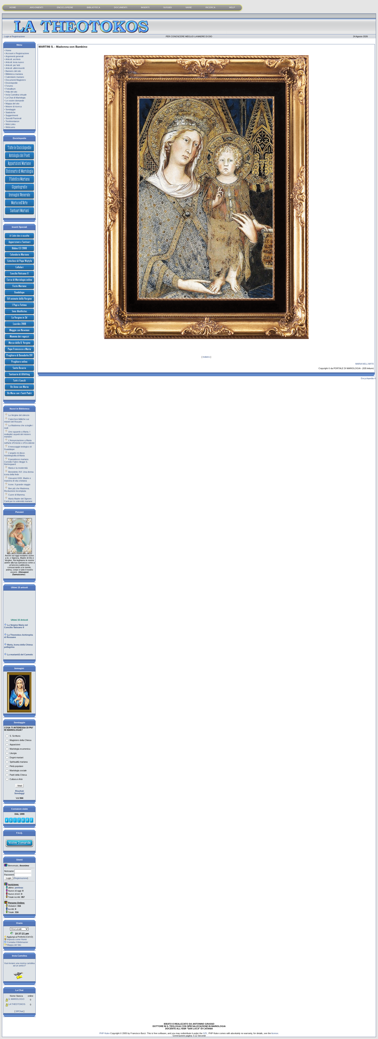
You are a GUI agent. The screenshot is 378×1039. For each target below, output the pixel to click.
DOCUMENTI (120, 7)
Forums (9, 86)
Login (6, 36)
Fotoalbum (11, 89)
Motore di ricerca (14, 106)
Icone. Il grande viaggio (19, 484)
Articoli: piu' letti (13, 65)
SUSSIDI (167, 7)
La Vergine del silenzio (18, 415)
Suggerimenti (12, 115)
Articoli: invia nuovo (15, 62)
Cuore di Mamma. (16, 495)
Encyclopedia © (368, 378)
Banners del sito (13, 71)
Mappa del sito (12, 103)
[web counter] (19, 822)
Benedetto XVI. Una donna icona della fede (18, 473)
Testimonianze (12, 121)
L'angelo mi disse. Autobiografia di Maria (14, 454)
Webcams (10, 127)
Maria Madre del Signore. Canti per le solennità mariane (18, 499)
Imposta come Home (17, 939)
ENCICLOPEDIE (65, 7)
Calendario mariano (15, 77)
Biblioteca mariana (14, 74)
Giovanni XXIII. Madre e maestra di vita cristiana (17, 479)
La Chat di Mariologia (15, 97)
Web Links (11, 124)
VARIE (188, 7)
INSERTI (145, 7)
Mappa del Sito (14, 945)
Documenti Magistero (16, 80)
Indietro (206, 357)
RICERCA (210, 7)
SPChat (19, 1011)
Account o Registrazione (17, 53)
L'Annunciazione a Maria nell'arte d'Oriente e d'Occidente (19, 441)
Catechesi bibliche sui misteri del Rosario (16, 420)
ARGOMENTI (36, 7)
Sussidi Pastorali (13, 118)
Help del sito (11, 92)
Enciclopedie (12, 83)
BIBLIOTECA (93, 7)
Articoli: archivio (13, 59)
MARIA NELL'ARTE (364, 364)
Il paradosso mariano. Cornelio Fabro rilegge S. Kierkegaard (16, 461)
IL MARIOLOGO (16, 999)
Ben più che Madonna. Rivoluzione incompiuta (17, 489)
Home (8, 50)
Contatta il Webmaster (17, 942)
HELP (232, 7)
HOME (12, 7)
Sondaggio (11, 109)
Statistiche (10, 112)
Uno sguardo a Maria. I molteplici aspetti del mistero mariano (17, 434)
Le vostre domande (15, 100)
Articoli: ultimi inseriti (15, 68)
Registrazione (18, 36)
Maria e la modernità (18, 468)
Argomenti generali (14, 56)
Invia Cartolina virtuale (16, 95)
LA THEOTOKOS (16, 1004)
